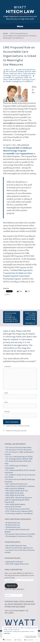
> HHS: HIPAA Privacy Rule (14, 493)
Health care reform (15, 74)
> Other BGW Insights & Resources (17, 564)
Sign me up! (11, 586)
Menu (20, 26)
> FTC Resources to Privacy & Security (18, 450)
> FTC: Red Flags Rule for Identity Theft (18, 459)
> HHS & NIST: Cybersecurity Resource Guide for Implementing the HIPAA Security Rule (18, 500)
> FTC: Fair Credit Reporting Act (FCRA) (19, 457)
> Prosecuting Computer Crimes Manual (19, 514)
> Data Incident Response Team (15, 546)
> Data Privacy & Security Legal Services (19, 548)
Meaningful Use (26, 76)
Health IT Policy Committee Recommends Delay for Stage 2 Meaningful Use (30, 318)
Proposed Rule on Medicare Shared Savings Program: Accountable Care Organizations (18, 151)
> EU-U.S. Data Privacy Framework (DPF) (19, 511)
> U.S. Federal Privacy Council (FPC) (17, 509)
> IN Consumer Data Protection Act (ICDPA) (20, 534)
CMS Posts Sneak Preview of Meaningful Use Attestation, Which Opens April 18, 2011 (11, 317)
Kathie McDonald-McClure (26, 70)
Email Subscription (13, 569)
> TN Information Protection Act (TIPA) (18, 536)
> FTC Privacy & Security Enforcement (18, 448)
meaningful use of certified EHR (22, 81)
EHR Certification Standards (15, 71)
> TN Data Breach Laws (12, 527)
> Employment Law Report (14, 562)
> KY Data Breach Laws (12, 523)
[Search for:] (14, 595)
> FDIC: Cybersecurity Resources (16, 484)
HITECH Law (16, 76)
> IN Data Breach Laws (12, 525)
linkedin (8, 81)
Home (5, 33)
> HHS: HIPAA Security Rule (14, 495)
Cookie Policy (7, 633)
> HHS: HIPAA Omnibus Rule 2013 (16, 491)
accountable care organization (13, 77)
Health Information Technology (19, 80)
